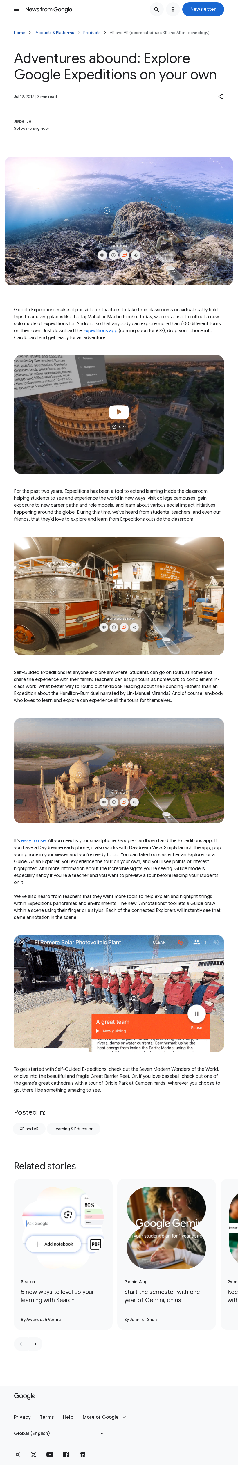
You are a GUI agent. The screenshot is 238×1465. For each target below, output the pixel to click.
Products (91, 32)
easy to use (33, 841)
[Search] (157, 9)
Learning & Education (73, 1128)
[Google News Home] (49, 9)
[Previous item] (21, 1344)
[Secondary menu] (173, 9)
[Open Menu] (16, 9)
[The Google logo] (25, 1396)
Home (19, 32)
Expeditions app (100, 331)
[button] (203, 9)
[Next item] (35, 1344)
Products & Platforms (54, 32)
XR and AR (29, 1128)
